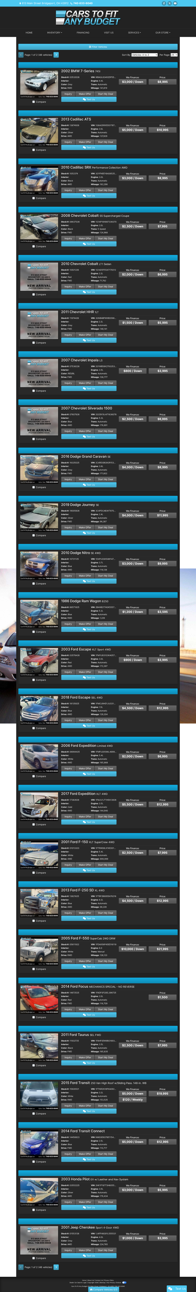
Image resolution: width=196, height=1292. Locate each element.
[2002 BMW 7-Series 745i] (39, 83)
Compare (41, 101)
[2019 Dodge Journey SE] (39, 517)
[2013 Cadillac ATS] (39, 131)
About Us (91, 1280)
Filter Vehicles (99, 46)
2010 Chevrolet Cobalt (86, 264)
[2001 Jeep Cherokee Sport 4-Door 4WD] (39, 1240)
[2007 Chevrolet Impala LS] (39, 372)
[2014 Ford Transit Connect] (39, 1143)
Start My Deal (105, 93)
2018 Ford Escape (82, 697)
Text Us (90, 99)
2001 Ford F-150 (88, 842)
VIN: (93, 77)
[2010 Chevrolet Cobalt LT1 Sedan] (39, 276)
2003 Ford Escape (86, 649)
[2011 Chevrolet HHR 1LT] (39, 324)
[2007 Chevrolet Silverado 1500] (39, 421)
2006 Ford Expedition (87, 745)
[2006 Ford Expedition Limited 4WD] (39, 758)
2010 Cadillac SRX (94, 167)
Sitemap (102, 1282)
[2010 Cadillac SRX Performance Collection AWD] (39, 180)
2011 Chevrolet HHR (80, 312)
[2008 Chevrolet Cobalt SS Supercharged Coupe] (39, 228)
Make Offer (85, 93)
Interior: (65, 81)
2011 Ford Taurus (81, 1035)
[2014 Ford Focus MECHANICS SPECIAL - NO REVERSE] (39, 999)
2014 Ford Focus (98, 986)
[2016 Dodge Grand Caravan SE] (39, 469)
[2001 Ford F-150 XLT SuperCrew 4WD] (39, 854)
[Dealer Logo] (98, 17)
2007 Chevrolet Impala (81, 360)
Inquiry (68, 93)
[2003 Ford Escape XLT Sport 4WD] (39, 661)
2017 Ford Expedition (84, 794)
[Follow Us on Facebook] (164, 3)
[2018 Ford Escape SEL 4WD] (39, 710)
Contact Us (99, 1280)
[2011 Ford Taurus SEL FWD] (39, 1047)
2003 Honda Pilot (94, 1179)
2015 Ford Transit (103, 1083)
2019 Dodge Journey (80, 505)
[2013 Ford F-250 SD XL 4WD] (39, 902)
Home (84, 1280)
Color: (64, 84)
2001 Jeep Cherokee (90, 1227)
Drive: (64, 88)
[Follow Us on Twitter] (169, 3)
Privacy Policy (109, 1280)
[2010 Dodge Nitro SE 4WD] (39, 565)
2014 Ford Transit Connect (83, 1131)
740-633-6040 (83, 3)
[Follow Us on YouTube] (175, 3)
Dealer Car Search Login (78, 1282)
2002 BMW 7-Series (80, 71)
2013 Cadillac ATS (76, 119)
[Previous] (21, 55)
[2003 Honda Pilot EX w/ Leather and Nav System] (39, 1192)
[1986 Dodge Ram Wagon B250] (39, 613)
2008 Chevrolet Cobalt (95, 215)
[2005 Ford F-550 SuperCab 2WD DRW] (39, 950)
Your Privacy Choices (114, 1282)
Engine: (94, 81)
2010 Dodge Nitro (81, 553)
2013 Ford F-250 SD (83, 890)
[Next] (56, 55)
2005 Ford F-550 (88, 938)
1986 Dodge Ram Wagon (84, 601)
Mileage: (95, 88)
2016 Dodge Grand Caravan (86, 456)
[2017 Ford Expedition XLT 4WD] (39, 806)
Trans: (94, 84)
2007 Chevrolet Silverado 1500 (86, 408)
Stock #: (65, 77)
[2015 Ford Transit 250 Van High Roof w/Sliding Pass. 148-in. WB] (39, 1095)
